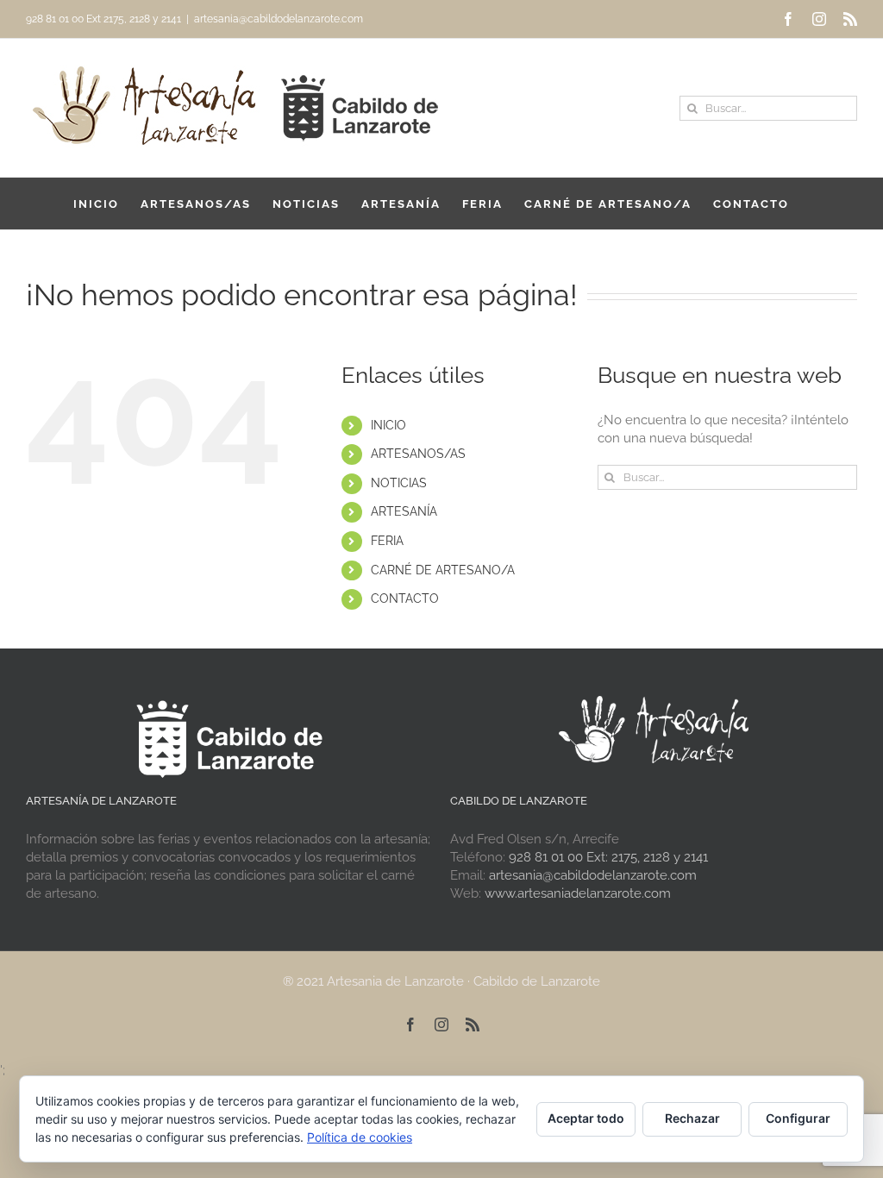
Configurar (798, 1118)
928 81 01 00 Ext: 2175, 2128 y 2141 (608, 857)
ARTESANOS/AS (418, 454)
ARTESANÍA (404, 511)
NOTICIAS (399, 483)
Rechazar (692, 1118)
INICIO (388, 425)
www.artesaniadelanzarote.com (578, 893)
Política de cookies (359, 1137)
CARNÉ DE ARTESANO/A (443, 570)
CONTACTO (405, 598)
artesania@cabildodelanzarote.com (278, 19)
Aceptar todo (586, 1118)
